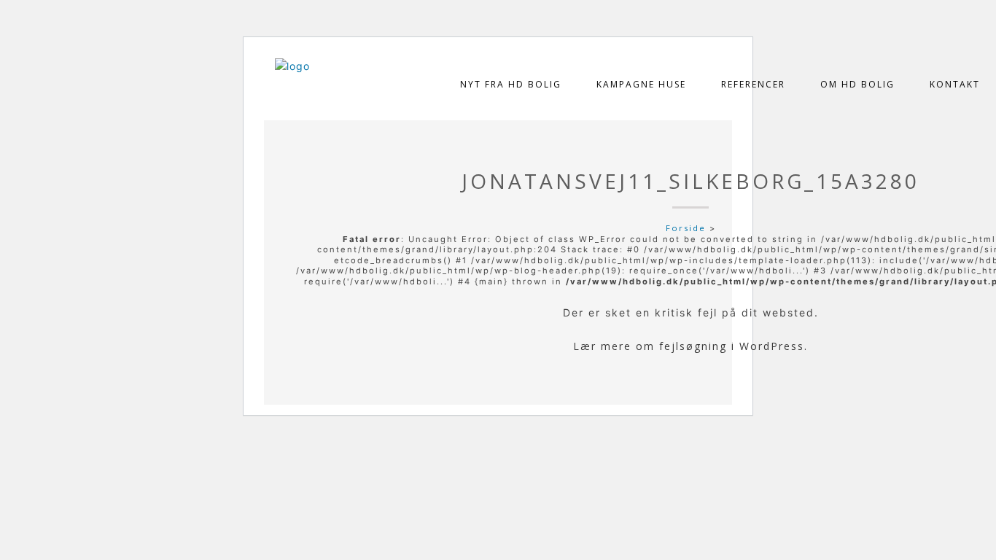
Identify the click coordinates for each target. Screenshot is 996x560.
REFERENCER (753, 84)
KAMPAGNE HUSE (641, 84)
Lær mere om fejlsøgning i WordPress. (690, 346)
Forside (686, 227)
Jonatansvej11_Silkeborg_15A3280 (690, 181)
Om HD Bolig (857, 84)
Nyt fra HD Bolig (510, 84)
